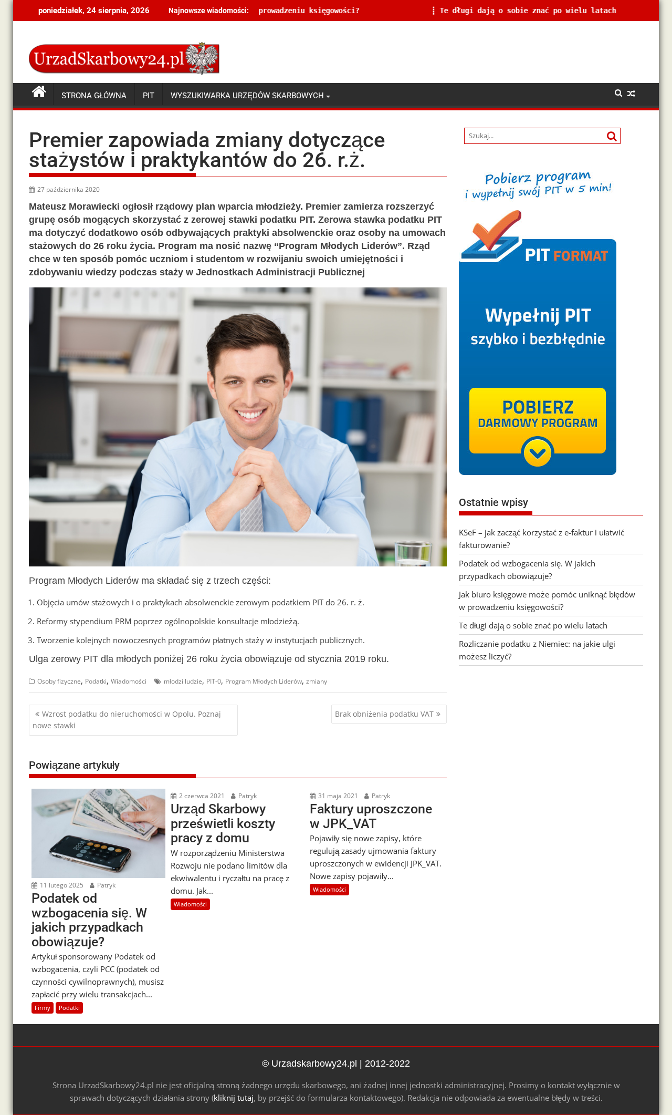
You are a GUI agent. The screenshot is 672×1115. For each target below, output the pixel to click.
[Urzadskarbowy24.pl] (39, 92)
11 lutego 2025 (60, 885)
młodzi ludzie (183, 681)
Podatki (96, 681)
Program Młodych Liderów (263, 681)
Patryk (106, 885)
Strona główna (94, 95)
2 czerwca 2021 (201, 795)
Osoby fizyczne (59, 681)
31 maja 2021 (337, 795)
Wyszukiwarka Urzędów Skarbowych (247, 95)
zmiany (316, 681)
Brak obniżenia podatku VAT (384, 714)
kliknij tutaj (234, 1097)
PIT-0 (213, 681)
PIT (148, 95)
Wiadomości (128, 681)
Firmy (42, 1007)
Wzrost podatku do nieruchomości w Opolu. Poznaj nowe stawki (127, 719)
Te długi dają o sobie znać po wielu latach (441, 10)
